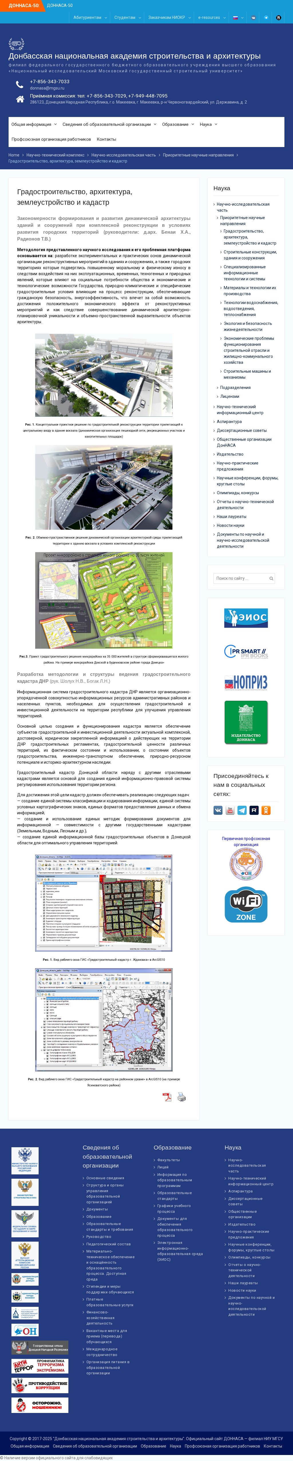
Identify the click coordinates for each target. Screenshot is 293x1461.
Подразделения (235, 387)
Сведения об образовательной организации (107, 124)
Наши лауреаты (231, 516)
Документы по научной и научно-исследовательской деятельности (243, 540)
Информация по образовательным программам (174, 1180)
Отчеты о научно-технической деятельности (244, 1270)
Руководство (99, 1236)
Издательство (230, 454)
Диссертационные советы (242, 430)
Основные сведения (105, 1178)
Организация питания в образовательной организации (108, 1367)
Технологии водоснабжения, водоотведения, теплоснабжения (251, 308)
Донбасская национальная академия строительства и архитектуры (135, 55)
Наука (206, 124)
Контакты (106, 139)
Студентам (124, 17)
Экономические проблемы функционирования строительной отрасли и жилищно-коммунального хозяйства (249, 350)
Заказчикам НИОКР (167, 17)
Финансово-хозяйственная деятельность (100, 1317)
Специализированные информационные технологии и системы (245, 273)
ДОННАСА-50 (60, 5)
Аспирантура (229, 421)
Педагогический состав (108, 1244)
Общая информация (31, 124)
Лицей (163, 1167)
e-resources (209, 17)
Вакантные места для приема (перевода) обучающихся (106, 1336)
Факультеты (168, 1160)
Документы (97, 1209)
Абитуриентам (87, 17)
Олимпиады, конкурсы (238, 493)
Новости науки (230, 525)
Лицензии (229, 396)
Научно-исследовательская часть (247, 1165)
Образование (175, 124)
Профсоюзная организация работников (51, 139)
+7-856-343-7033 (50, 81)
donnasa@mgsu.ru (47, 88)
